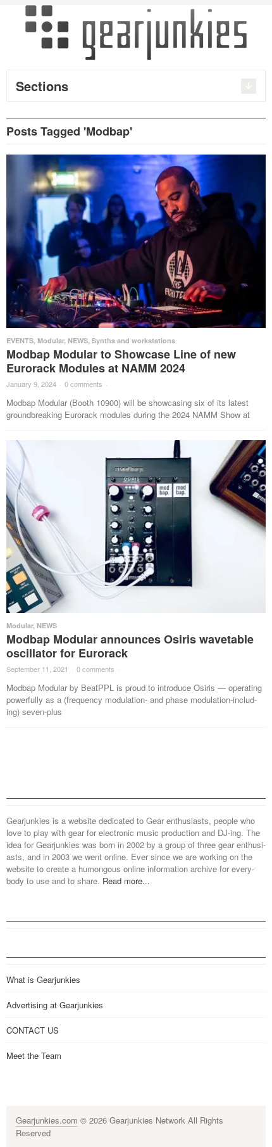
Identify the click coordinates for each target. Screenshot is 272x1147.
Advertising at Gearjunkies (54, 1005)
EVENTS (20, 340)
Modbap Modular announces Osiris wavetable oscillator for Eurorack (130, 646)
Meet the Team (33, 1055)
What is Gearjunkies (43, 979)
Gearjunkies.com (47, 1120)
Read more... (126, 881)
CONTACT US (32, 1030)
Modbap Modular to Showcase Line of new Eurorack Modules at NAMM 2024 (121, 361)
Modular (50, 340)
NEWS (78, 340)
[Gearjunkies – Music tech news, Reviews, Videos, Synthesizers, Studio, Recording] (136, 31)
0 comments (83, 384)
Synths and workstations (133, 340)
